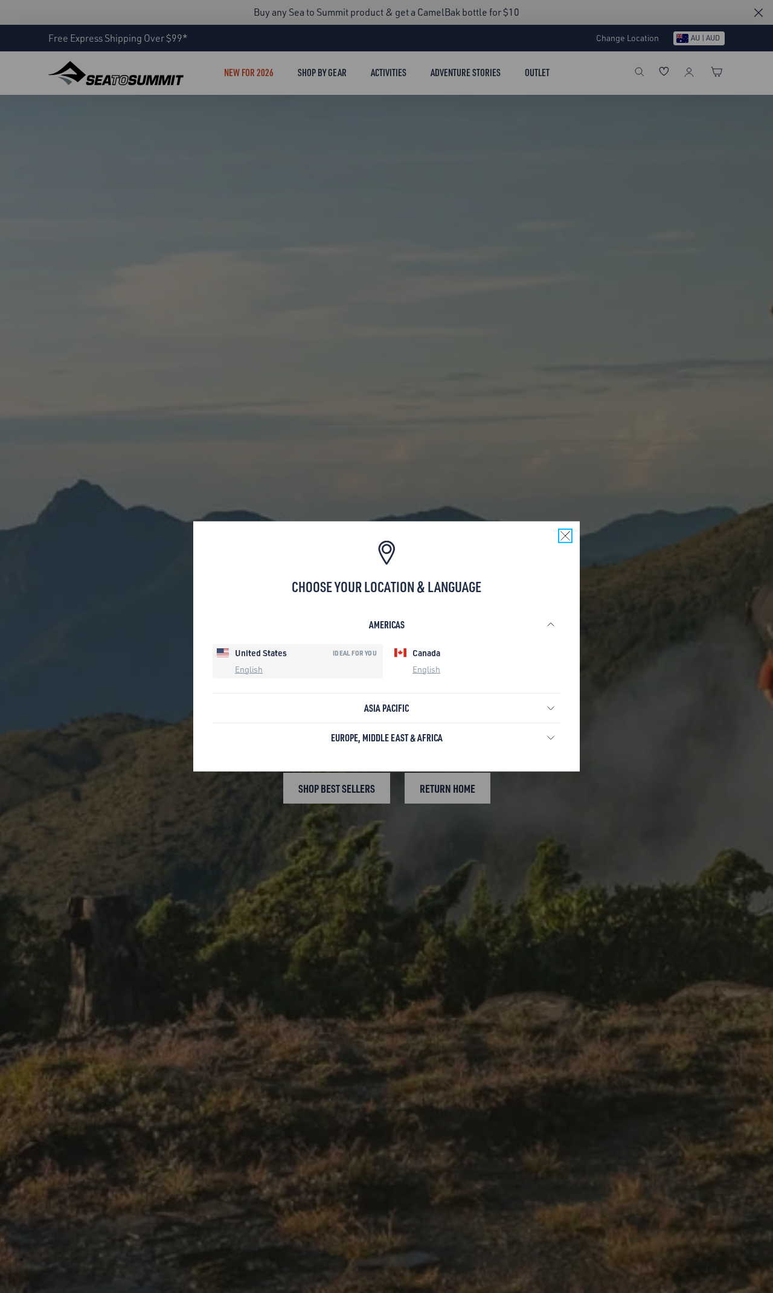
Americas (387, 624)
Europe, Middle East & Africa (387, 737)
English (249, 668)
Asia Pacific (386, 707)
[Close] (565, 536)
